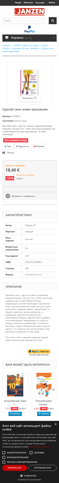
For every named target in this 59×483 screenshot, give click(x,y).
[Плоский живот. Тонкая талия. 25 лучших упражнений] (44, 384)
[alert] (29, 452)
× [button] (55, 424)
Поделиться (23, 146)
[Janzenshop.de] (29, 12)
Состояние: (8, 121)
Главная (6, 45)
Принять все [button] (15, 467)
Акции (18, 2)
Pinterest (40, 146)
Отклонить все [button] (42, 467)
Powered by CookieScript (29, 479)
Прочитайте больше (39, 446)
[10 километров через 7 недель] (15, 384)
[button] (29, 475)
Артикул (6, 116)
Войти (52, 2)
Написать (28, 2)
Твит (8, 146)
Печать (10, 152)
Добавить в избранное (23, 196)
